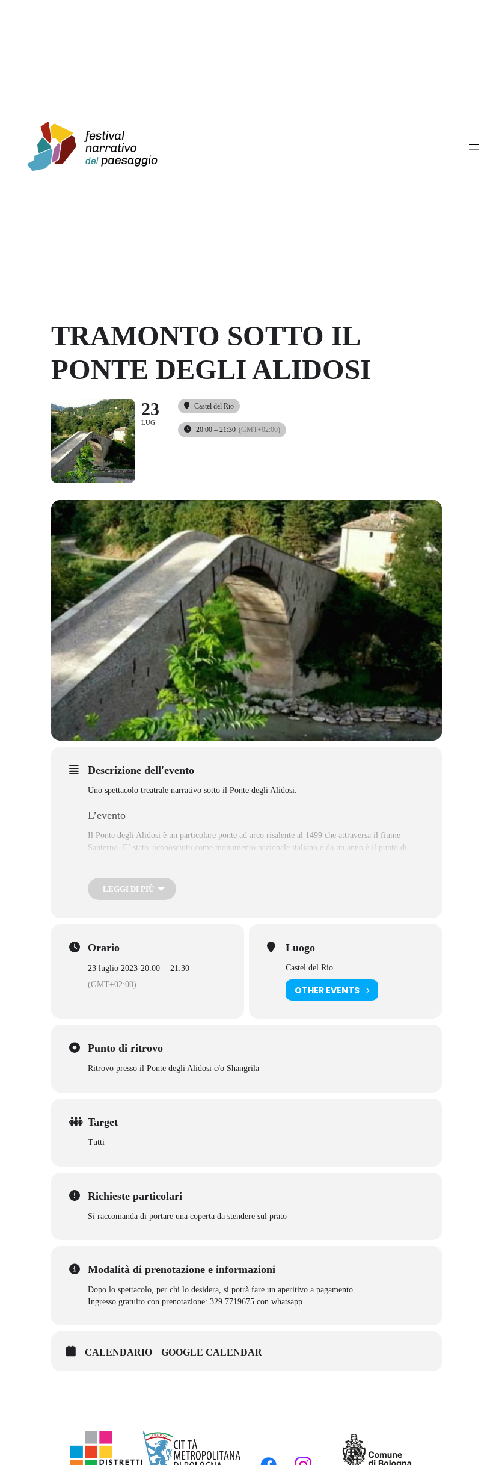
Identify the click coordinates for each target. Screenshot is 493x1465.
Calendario (118, 1352)
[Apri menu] (474, 147)
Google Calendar (211, 1352)
